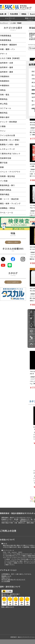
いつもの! (31, 333)
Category (13, 30)
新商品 (24, 14)
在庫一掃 (3, 14)
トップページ (10, 18)
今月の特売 (14, 14)
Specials (13, 235)
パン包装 (13, 23)
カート (31, 320)
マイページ (31, 313)
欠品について (5, 578)
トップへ (31, 346)
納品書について (6, 576)
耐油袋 (19, 23)
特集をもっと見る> (13, 242)
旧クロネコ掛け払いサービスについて (13, 579)
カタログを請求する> (13, 282)
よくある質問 (5, 581)
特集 (31, 326)
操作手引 (31, 339)
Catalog (13, 275)
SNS (13, 251)
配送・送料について (7, 607)
